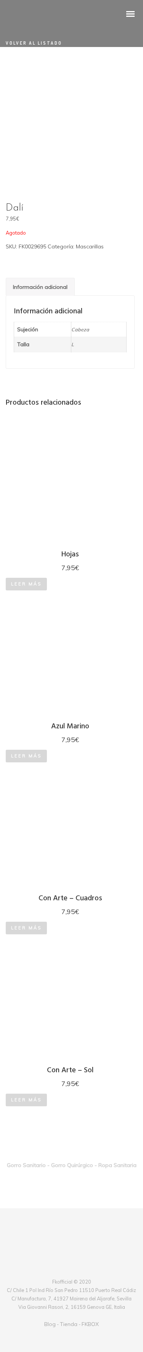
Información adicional (40, 287)
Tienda (68, 1324)
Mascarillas (90, 246)
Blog (50, 1324)
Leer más (26, 584)
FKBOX (90, 1324)
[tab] (40, 287)
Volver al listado (34, 43)
